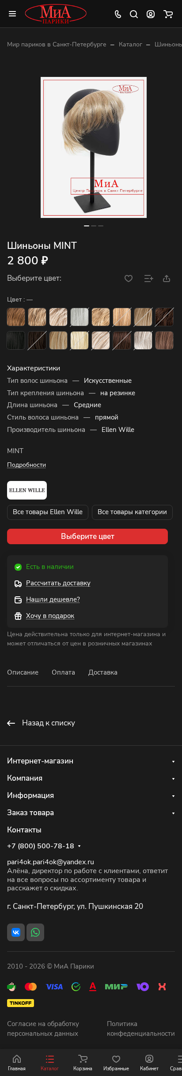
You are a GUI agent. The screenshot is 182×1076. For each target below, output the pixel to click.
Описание (22, 672)
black (16, 340)
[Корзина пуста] (168, 13)
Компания (24, 778)
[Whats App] (35, 932)
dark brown (37, 340)
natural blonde (143, 317)
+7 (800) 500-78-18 (40, 846)
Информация (30, 795)
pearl (58, 317)
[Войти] (151, 13)
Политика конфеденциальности (141, 1028)
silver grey (79, 317)
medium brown (164, 317)
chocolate (16, 317)
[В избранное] (128, 278)
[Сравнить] (149, 278)
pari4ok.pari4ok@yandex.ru (50, 862)
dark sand (37, 317)
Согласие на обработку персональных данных (43, 1028)
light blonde (79, 340)
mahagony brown (122, 340)
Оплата (63, 672)
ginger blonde (122, 317)
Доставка (103, 672)
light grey (143, 340)
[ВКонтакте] (16, 932)
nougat (164, 340)
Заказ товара (30, 813)
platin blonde (101, 340)
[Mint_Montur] (93, 147)
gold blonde (58, 340)
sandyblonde (101, 317)
